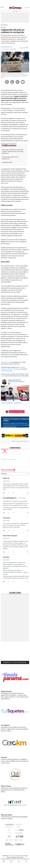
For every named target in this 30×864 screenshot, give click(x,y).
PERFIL (26, 862)
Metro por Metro (9, 840)
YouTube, (22, 367)
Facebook (16, 369)
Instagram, (4, 369)
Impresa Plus (19, 840)
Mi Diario (10, 827)
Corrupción (9, 403)
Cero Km (19, 844)
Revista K (9, 830)
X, (12, 369)
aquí (2, 376)
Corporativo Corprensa (10, 825)
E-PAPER (19, 862)
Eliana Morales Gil (6, 47)
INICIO (3, 862)
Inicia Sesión (15, 11)
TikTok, (10, 369)
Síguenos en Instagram (17, 411)
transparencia (17, 403)
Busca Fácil (19, 833)
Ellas (19, 827)
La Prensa (19, 825)
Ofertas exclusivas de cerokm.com (20, 441)
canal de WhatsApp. (7, 371)
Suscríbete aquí (5, 362)
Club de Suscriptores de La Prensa (9, 836)
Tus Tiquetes (9, 833)
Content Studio (19, 830)
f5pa (19, 836)
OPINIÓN (11, 862)
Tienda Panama (10, 844)
